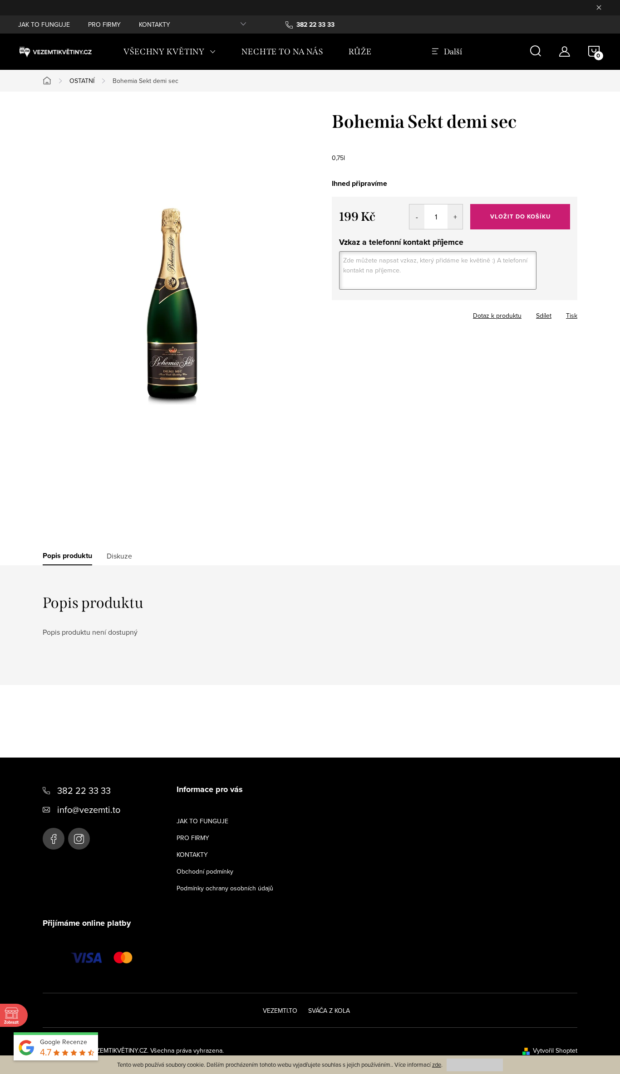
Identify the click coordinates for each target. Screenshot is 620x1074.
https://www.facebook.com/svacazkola (53, 839)
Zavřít (382, 312)
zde (436, 1064)
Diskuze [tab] (119, 556)
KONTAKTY (154, 24)
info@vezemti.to (88, 809)
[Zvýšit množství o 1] (455, 216)
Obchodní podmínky (205, 871)
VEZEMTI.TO (280, 1010)
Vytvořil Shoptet (555, 1050)
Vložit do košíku (520, 216)
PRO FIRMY (104, 24)
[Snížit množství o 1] (416, 216)
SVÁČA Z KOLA (329, 1010)
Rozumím (474, 1064)
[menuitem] (170, 52)
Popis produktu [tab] (67, 556)
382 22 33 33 (84, 790)
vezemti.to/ (79, 839)
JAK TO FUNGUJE (44, 24)
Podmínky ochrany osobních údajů (225, 888)
